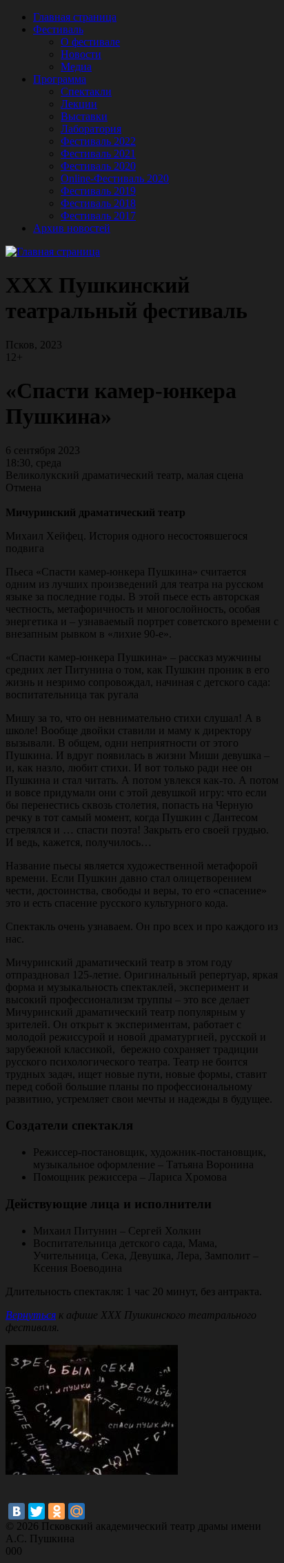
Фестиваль (58, 29)
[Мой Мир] (76, 1511)
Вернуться (31, 1315)
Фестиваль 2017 (98, 216)
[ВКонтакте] (16, 1511)
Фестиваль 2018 (98, 203)
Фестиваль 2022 (98, 141)
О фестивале (90, 42)
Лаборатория (91, 129)
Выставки (84, 116)
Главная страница (74, 17)
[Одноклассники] (56, 1511)
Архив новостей (71, 228)
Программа (59, 79)
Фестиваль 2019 (98, 191)
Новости (81, 54)
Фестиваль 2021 (98, 153)
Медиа (76, 66)
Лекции (79, 104)
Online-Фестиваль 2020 (115, 178)
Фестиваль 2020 (98, 166)
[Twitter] (36, 1511)
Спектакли (86, 91)
